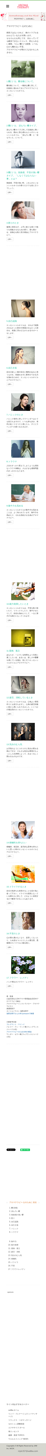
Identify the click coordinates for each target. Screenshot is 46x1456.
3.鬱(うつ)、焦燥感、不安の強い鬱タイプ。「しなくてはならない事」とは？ (22, 175)
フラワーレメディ (18, 1269)
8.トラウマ (11, 461)
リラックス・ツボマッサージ (19, 1420)
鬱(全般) (14, 1208)
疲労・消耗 (15, 1252)
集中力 (14, 1241)
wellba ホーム (13, 1410)
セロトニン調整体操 (16, 1424)
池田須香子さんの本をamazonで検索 (20, 1013)
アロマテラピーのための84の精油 (18, 1032)
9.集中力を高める (14, 506)
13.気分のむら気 (14, 744)
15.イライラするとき (16, 887)
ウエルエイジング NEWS (18, 1439)
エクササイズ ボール (16, 1428)
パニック (14, 1229)
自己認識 (14, 1222)
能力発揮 (14, 1245)
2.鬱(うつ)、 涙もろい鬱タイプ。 (22, 125)
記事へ (10, 95)
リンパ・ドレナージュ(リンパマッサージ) (22, 1415)
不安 (13, 1266)
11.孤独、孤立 (13, 651)
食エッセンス (13, 1431)
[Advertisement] (23, 272)
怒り (13, 1218)
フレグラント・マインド (15, 1024)
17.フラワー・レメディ (17, 978)
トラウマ (14, 1232)
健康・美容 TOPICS (16, 1435)
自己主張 (14, 1225)
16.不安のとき (13, 933)
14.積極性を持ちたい (16, 842)
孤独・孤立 (15, 1248)
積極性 (14, 1259)
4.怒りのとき (12, 223)
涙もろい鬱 (15, 1211)
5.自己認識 (11, 321)
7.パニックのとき (14, 415)
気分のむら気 (16, 1255)
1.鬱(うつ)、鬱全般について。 (20, 81)
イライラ (14, 1262)
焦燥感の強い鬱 (17, 1215)
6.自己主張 (11, 368)
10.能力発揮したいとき (17, 604)
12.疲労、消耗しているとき (19, 697)
